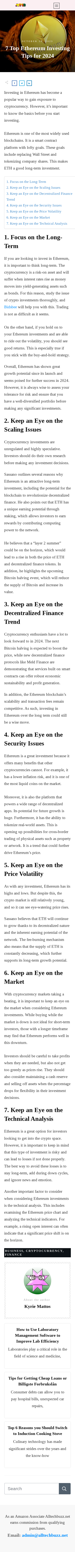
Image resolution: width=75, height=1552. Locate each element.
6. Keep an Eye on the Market (28, 217)
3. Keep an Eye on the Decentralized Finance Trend (39, 196)
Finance (13, 1254)
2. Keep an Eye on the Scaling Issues (33, 188)
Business (14, 1251)
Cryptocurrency (44, 1251)
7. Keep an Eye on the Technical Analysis (36, 224)
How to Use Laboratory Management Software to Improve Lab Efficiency (37, 1335)
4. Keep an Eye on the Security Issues (34, 205)
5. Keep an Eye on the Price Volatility (33, 211)
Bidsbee (10, 307)
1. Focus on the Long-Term (26, 182)
